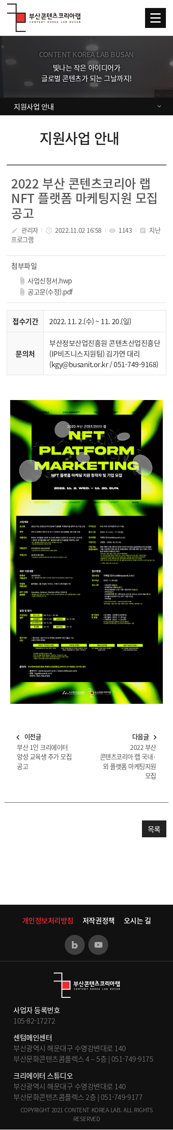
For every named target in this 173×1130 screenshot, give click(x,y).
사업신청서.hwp (50, 280)
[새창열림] (75, 945)
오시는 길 (137, 920)
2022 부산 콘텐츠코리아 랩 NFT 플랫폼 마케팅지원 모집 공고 (84, 198)
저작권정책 (99, 920)
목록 (154, 829)
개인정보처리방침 (48, 920)
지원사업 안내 (34, 106)
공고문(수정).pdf (50, 291)
